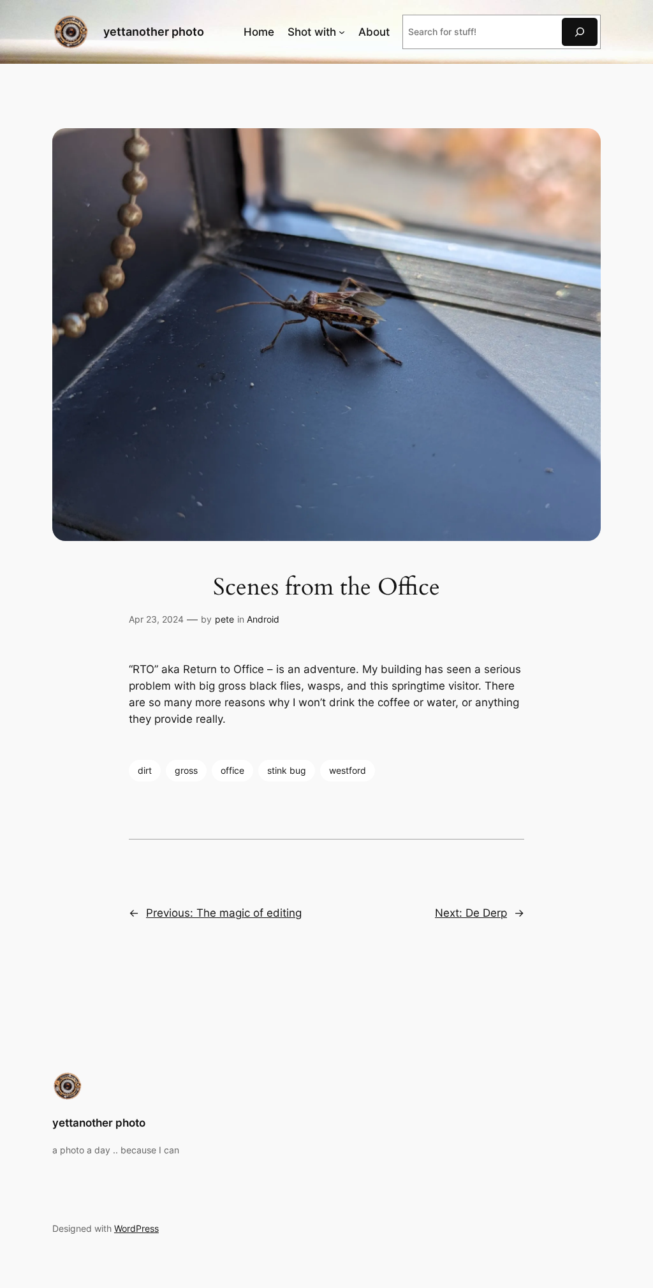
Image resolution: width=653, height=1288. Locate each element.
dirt (145, 770)
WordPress (136, 1228)
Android (263, 619)
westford (347, 770)
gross (186, 770)
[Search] (580, 31)
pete (224, 619)
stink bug (286, 770)
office (232, 770)
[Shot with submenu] (342, 32)
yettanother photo (153, 31)
